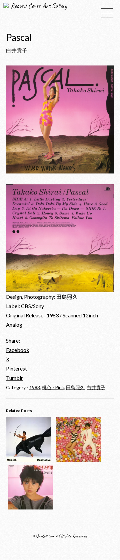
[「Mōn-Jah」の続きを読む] (28, 460)
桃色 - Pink (53, 387)
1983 (34, 387)
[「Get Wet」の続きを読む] (78, 460)
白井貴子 (96, 387)
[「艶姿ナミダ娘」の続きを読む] (30, 507)
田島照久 (75, 387)
